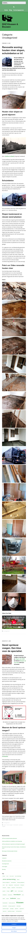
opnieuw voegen (6, 908)
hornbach (17, 894)
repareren (4, 911)
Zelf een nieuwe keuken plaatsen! (9, 838)
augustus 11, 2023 (6, 641)
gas (12, 891)
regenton (16, 908)
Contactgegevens (18, 10)
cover (4, 885)
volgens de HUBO (20, 659)
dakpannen (11, 885)
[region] (14, 923)
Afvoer (4, 876)
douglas (8, 887)
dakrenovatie (16, 885)
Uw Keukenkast (19, 911)
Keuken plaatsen (12, 902)
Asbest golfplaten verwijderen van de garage (12, 841)
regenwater (22, 908)
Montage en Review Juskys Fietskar (9, 851)
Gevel (5, 824)
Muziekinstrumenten (6, 860)
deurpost (4, 887)
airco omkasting (18, 876)
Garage (8, 891)
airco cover (12, 876)
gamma (4, 891)
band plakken (13, 882)
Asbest (18, 879)
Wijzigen (14, 927)
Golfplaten (5, 894)
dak (6, 885)
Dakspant (22, 885)
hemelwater (10, 894)
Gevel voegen (9, 824)
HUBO (4, 898)
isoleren (13, 898)
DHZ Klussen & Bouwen (10, 25)
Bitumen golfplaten (20, 882)
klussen (20, 902)
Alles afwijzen (14, 931)
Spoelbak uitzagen (11, 911)
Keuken (18, 898)
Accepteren (14, 924)
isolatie (7, 898)
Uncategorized (6, 631)
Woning (4, 869)
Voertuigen (4, 866)
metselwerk (15, 824)
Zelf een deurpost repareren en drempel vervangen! (13, 844)
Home (6, 10)
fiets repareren (19, 887)
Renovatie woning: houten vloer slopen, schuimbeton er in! (13, 50)
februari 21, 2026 (6, 43)
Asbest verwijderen (6, 882)
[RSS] (14, 7)
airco (7, 876)
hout (23, 894)
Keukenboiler (5, 902)
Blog (10, 10)
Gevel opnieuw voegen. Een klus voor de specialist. (12, 648)
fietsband (13, 887)
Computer (4, 858)
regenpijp (11, 908)
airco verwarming (9, 879)
